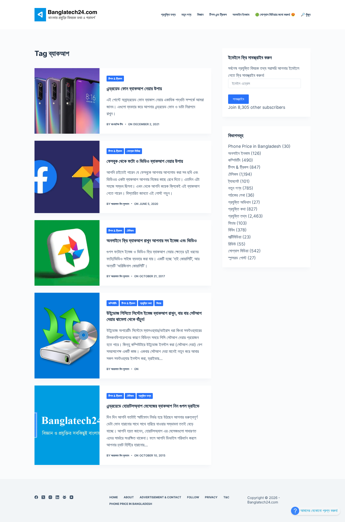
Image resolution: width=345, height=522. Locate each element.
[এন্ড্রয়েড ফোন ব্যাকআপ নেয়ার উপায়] (67, 101)
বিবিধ (231, 229)
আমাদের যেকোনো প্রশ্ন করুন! (318, 510)
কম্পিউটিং (112, 303)
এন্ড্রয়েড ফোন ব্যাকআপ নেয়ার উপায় (134, 88)
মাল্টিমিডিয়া (234, 236)
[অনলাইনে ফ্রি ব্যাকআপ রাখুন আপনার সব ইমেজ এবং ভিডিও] (67, 253)
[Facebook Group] (64, 497)
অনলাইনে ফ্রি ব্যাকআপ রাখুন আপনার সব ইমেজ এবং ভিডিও (152, 240)
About (129, 497)
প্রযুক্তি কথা (146, 303)
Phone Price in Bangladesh (254, 146)
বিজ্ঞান (200, 14)
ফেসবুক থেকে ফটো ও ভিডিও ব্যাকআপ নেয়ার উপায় (145, 161)
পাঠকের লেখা (236, 195)
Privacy (211, 497)
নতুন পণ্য (186, 14)
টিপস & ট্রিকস (115, 78)
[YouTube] (71, 497)
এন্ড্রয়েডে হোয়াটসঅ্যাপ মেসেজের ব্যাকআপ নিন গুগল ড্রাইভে (153, 406)
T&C (226, 497)
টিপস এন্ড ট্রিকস (218, 14)
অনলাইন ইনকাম (241, 14)
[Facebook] (36, 497)
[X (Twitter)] (43, 497)
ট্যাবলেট (233, 181)
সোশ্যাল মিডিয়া (133, 151)
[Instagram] (50, 497)
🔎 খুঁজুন (305, 14)
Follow (193, 497)
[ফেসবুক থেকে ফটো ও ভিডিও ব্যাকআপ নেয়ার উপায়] (67, 177)
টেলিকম (130, 230)
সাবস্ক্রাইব (238, 99)
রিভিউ (232, 244)
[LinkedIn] (57, 497)
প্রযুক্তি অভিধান (239, 202)
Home (113, 497)
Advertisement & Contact (160, 497)
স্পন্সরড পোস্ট (237, 257)
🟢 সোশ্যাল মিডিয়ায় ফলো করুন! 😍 (275, 14)
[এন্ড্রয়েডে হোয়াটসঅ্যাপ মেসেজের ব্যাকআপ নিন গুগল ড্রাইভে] (67, 425)
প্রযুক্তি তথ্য (168, 14)
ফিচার (158, 303)
